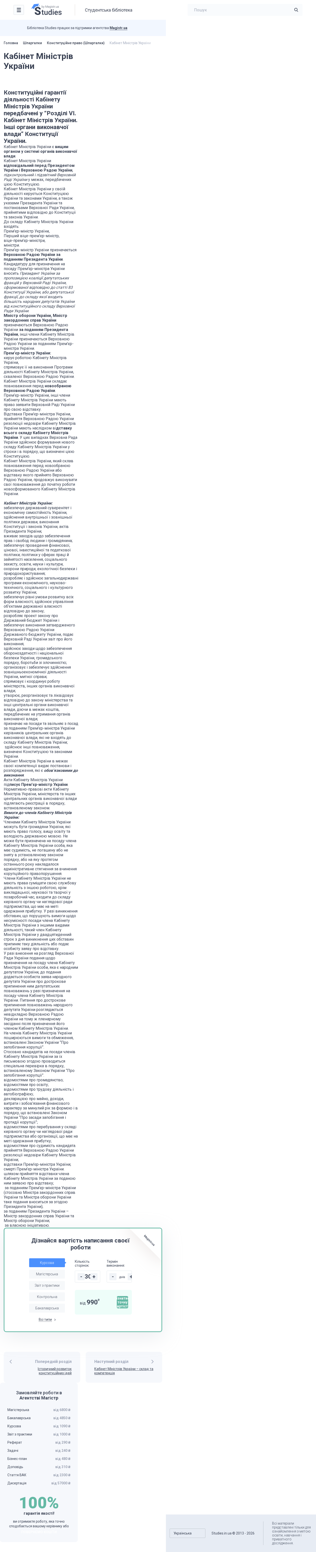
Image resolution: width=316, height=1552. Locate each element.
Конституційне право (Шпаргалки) (76, 43)
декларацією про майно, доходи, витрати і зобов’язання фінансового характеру (37, 1103)
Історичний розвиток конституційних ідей (55, 1371)
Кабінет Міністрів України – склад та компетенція (123, 1371)
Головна (11, 43)
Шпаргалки (32, 43)
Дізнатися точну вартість (122, 1302)
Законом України (43, 1042)
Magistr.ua (118, 28)
